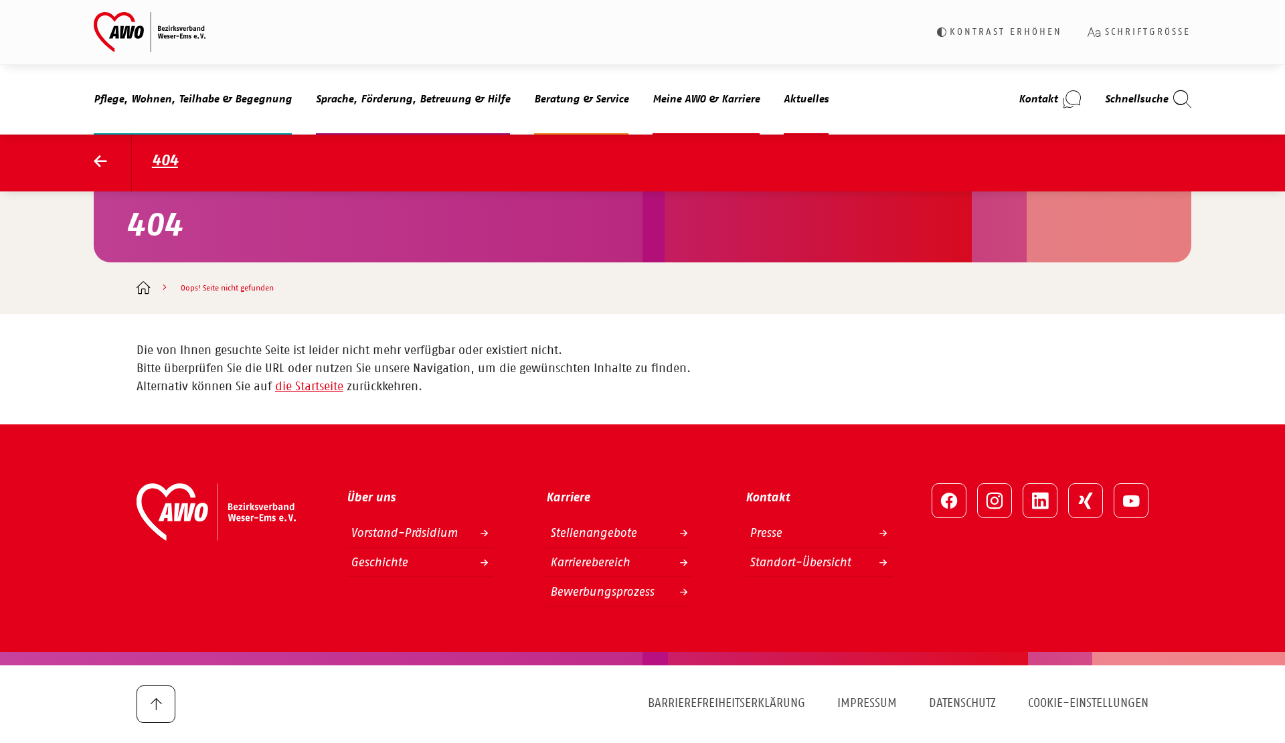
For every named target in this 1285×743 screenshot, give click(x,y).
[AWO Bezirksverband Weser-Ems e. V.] (149, 32)
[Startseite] (143, 289)
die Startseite (309, 387)
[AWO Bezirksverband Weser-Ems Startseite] (113, 163)
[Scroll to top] (156, 704)
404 (165, 161)
